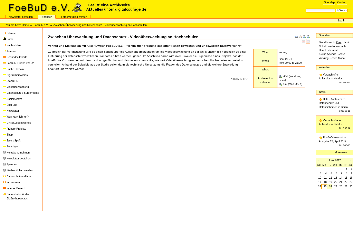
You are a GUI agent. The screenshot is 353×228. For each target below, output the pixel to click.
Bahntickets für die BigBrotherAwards (18, 196)
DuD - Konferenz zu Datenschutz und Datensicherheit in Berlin (334, 105)
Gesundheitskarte (17, 57)
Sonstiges (12, 146)
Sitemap (11, 33)
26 (330, 186)
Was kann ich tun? (18, 116)
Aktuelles (324, 67)
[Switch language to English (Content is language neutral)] (308, 41)
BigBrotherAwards (17, 75)
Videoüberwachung (18, 86)
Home (25, 25)
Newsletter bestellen (21, 16)
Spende (331, 54)
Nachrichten (14, 45)
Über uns (12, 104)
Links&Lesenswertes (19, 122)
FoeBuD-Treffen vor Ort (20, 63)
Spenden (47, 16)
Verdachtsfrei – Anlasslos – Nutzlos (334, 78)
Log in (341, 20)
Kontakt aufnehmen (18, 152)
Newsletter (13, 110)
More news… (342, 152)
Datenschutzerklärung (19, 176)
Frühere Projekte (16, 128)
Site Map (329, 2)
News (322, 91)
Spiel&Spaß (14, 140)
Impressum (13, 182)
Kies (338, 42)
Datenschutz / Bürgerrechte (23, 92)
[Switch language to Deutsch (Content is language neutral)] (304, 41)
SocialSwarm (14, 98)
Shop (10, 134)
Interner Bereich (16, 188)
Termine (11, 51)
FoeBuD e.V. (44, 7)
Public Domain (15, 69)
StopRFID (12, 80)
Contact (341, 2)
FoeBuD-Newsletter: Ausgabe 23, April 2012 (334, 141)
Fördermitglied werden (74, 16)
